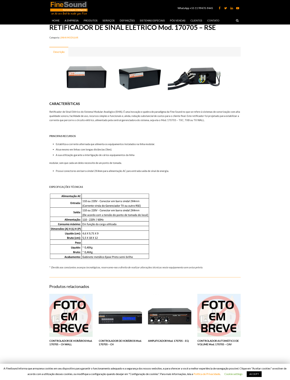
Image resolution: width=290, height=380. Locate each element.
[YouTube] (238, 8)
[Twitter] (226, 8)
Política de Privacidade (207, 373)
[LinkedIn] (232, 8)
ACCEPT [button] (254, 374)
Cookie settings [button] (233, 373)
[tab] (58, 52)
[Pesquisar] (237, 20)
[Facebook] (219, 8)
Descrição (59, 51)
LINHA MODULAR (69, 37)
